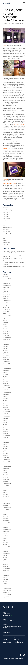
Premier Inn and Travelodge (9, 183)
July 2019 (5, 372)
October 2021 (6, 313)
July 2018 (5, 396)
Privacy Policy (14, 658)
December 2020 (7, 335)
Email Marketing (6, 212)
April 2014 (5, 492)
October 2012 (6, 527)
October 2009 (6, 592)
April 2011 (5, 559)
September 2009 (7, 594)
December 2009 (7, 588)
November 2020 (7, 337)
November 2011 (6, 549)
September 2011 (6, 553)
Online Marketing (7, 642)
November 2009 (7, 590)
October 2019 (6, 366)
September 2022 (7, 300)
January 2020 (6, 359)
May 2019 (5, 376)
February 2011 (6, 564)
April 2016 (5, 451)
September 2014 (7, 483)
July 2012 (5, 533)
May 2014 (5, 490)
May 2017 (5, 424)
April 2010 (5, 583)
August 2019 (6, 370)
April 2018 (5, 403)
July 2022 (5, 302)
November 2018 (6, 387)
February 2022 (6, 305)
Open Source (6, 229)
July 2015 (5, 470)
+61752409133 (6, 613)
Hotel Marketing (6, 218)
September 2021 (7, 315)
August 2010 (6, 575)
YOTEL (4, 45)
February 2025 (6, 294)
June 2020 (5, 348)
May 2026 (5, 276)
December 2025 (7, 278)
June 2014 (5, 488)
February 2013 (6, 518)
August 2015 (6, 468)
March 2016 (5, 453)
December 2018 (6, 385)
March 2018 (5, 405)
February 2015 (6, 477)
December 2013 (6, 501)
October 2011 (6, 551)
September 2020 (7, 342)
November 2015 (6, 461)
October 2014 (6, 481)
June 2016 (5, 446)
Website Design (6, 244)
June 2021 (5, 322)
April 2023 (5, 298)
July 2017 (5, 420)
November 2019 (6, 363)
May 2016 (5, 448)
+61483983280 (6, 615)
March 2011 (5, 562)
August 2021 (6, 318)
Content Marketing (7, 210)
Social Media (6, 236)
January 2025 (6, 296)
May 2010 (5, 581)
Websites (5, 639)
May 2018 (5, 400)
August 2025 (6, 287)
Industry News (6, 220)
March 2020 (6, 355)
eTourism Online (6, 216)
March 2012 (5, 542)
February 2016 (6, 455)
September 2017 (7, 416)
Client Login (7, 658)
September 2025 (7, 285)
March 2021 (5, 329)
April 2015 (5, 472)
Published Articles (7, 231)
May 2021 (5, 324)
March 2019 (5, 381)
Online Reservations (18, 23)
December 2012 (6, 522)
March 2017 (5, 429)
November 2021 (6, 311)
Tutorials (5, 240)
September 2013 (7, 507)
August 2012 (6, 531)
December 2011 (6, 546)
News (4, 225)
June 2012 (5, 536)
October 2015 (6, 464)
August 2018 (6, 394)
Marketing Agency (18, 642)
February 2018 (6, 407)
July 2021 (5, 320)
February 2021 (6, 331)
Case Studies (6, 207)
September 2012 (7, 529)
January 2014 (6, 498)
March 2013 (5, 516)
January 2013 (6, 520)
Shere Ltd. (5, 148)
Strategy (5, 637)
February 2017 (6, 431)
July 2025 (5, 289)
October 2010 (6, 570)
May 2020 (5, 350)
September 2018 (7, 392)
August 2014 (6, 485)
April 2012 (5, 540)
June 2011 (5, 555)
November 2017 (6, 411)
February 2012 (6, 544)
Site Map (21, 658)
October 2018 (6, 390)
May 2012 (5, 538)
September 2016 (7, 440)
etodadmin (6, 23)
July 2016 (5, 444)
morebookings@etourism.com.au (11, 620)
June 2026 (5, 274)
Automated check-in (19, 124)
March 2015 (5, 475)
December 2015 (6, 459)
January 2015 (6, 479)
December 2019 (6, 361)
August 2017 (6, 418)
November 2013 (6, 503)
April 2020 (5, 353)
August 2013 (6, 509)
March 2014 (5, 494)
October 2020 (6, 339)
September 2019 (7, 368)
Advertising (16, 637)
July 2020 (5, 346)
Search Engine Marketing (9, 233)
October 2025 (6, 283)
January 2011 (6, 566)
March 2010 (5, 586)
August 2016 (6, 442)
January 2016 (6, 457)
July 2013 (5, 512)
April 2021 (5, 326)
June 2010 (5, 579)
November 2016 (6, 435)
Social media (6, 641)
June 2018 (5, 398)
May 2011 (5, 557)
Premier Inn (5, 179)
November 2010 (6, 568)
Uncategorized (6, 242)
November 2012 (6, 525)
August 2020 (6, 344)
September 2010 (7, 573)
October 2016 (6, 437)
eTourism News (6, 214)
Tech (4, 238)
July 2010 (5, 577)
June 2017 (5, 422)
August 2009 (6, 597)
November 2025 (7, 281)
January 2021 (6, 333)
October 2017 (6, 414)
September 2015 (7, 466)
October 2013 (6, 505)
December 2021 (6, 309)
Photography (17, 641)
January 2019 (6, 383)
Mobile (4, 223)
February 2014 (6, 496)
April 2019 (5, 379)
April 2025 (5, 291)
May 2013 (5, 514)
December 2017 (6, 409)
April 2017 (5, 427)
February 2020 (6, 357)
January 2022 (6, 307)
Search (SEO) (17, 639)
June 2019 (5, 374)
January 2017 (6, 433)
